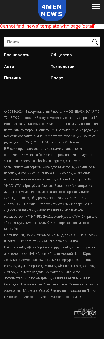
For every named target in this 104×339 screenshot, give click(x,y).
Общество (61, 55)
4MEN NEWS (52, 10)
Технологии (62, 66)
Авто (9, 66)
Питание (12, 78)
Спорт (57, 78)
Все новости (17, 55)
